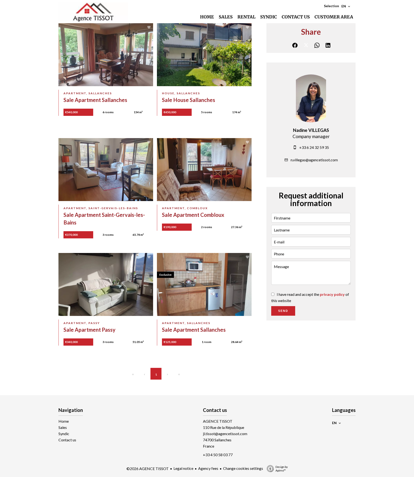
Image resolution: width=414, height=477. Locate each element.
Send (283, 311)
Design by (282, 468)
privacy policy (332, 294)
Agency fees (208, 468)
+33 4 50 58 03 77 (218, 454)
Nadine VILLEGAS (311, 130)
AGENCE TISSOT (217, 421)
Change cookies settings (243, 468)
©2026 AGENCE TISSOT (147, 468)
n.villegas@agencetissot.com (314, 159)
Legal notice (183, 468)
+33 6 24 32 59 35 (314, 147)
